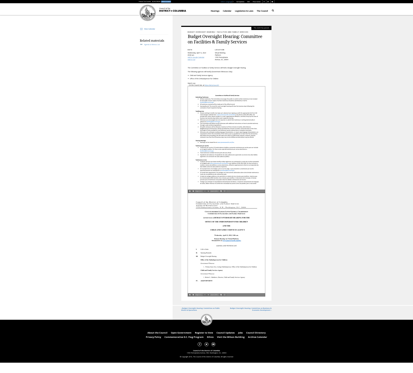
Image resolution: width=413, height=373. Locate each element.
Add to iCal (191, 60)
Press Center (257, 1)
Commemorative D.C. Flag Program (183, 337)
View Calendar (149, 29)
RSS (248, 1)
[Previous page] (189, 191)
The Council (262, 11)
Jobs (240, 332)
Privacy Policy (153, 337)
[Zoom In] (208, 191)
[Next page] (193, 191)
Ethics (210, 337)
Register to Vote (204, 332)
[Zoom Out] (204, 191)
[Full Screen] (224, 191)
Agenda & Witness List (152, 44)
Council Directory (256, 332)
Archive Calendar (257, 337)
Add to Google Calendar (196, 57)
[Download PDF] (221, 191)
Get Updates (240, 1)
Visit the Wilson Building (231, 337)
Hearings (215, 11)
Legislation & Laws (244, 11)
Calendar (227, 11)
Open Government (181, 332)
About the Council (157, 332)
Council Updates (226, 332)
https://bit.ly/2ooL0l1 (212, 85)
